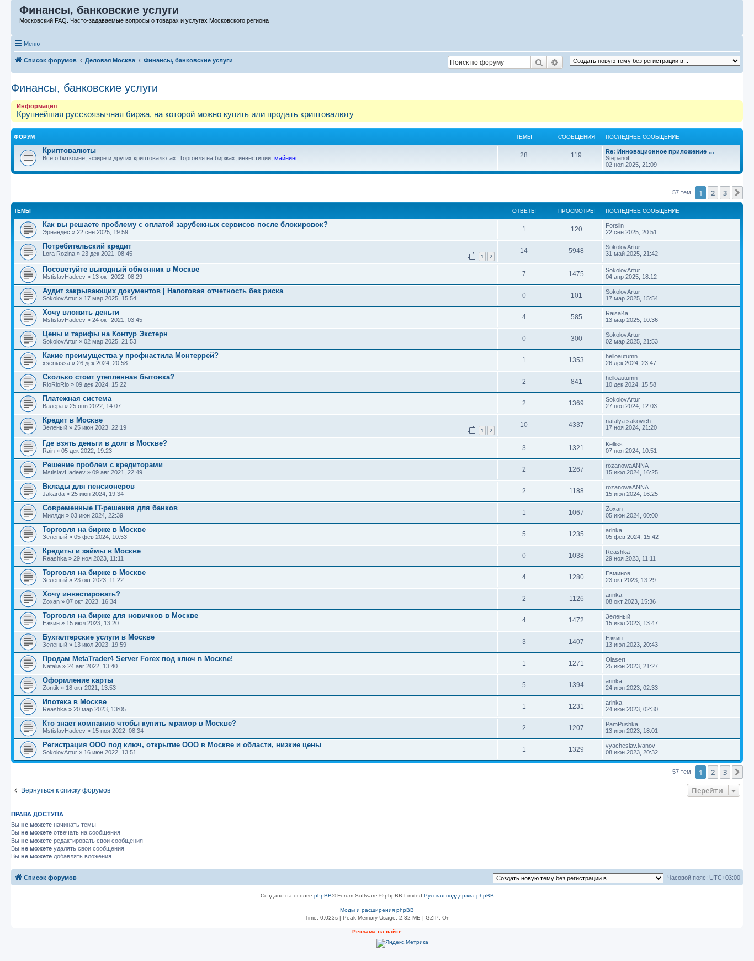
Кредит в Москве (73, 420)
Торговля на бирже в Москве (94, 529)
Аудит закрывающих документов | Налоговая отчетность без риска (163, 291)
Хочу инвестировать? (81, 594)
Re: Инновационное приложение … (660, 151)
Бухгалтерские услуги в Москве (99, 637)
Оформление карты (78, 680)
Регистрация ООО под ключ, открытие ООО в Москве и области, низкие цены (182, 745)
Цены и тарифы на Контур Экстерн (105, 334)
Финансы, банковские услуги (84, 88)
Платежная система (77, 398)
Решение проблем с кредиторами (103, 465)
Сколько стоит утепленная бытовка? (108, 377)
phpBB (323, 896)
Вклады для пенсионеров (89, 486)
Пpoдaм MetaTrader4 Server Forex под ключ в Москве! (138, 658)
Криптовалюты (69, 150)
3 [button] (725, 193)
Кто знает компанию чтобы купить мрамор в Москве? (139, 723)
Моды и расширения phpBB (377, 910)
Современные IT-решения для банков (110, 508)
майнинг (286, 158)
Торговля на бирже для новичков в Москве (120, 615)
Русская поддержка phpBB (459, 896)
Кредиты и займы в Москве (92, 551)
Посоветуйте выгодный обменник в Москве (121, 269)
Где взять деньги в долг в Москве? (105, 443)
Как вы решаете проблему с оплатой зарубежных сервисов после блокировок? (185, 224)
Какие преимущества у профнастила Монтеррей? (131, 355)
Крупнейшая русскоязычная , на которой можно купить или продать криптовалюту (185, 114)
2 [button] (713, 193)
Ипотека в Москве (75, 702)
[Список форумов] (15, 12)
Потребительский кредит (87, 246)
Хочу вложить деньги (81, 312)
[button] (737, 192)
